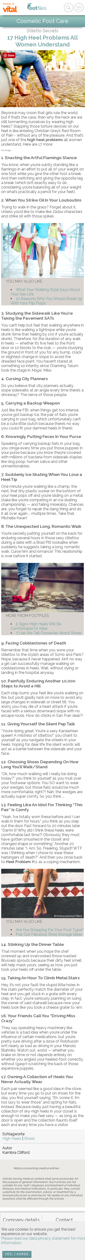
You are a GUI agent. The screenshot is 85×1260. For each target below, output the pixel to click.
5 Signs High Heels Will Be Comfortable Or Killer (36, 626)
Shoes (29, 1138)
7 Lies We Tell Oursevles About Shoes (49, 633)
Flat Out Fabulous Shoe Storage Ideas (49, 934)
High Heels (11, 1138)
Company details (21, 1220)
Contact (64, 1220)
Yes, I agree (17, 1254)
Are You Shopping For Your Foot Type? (50, 930)
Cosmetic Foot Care (42, 21)
